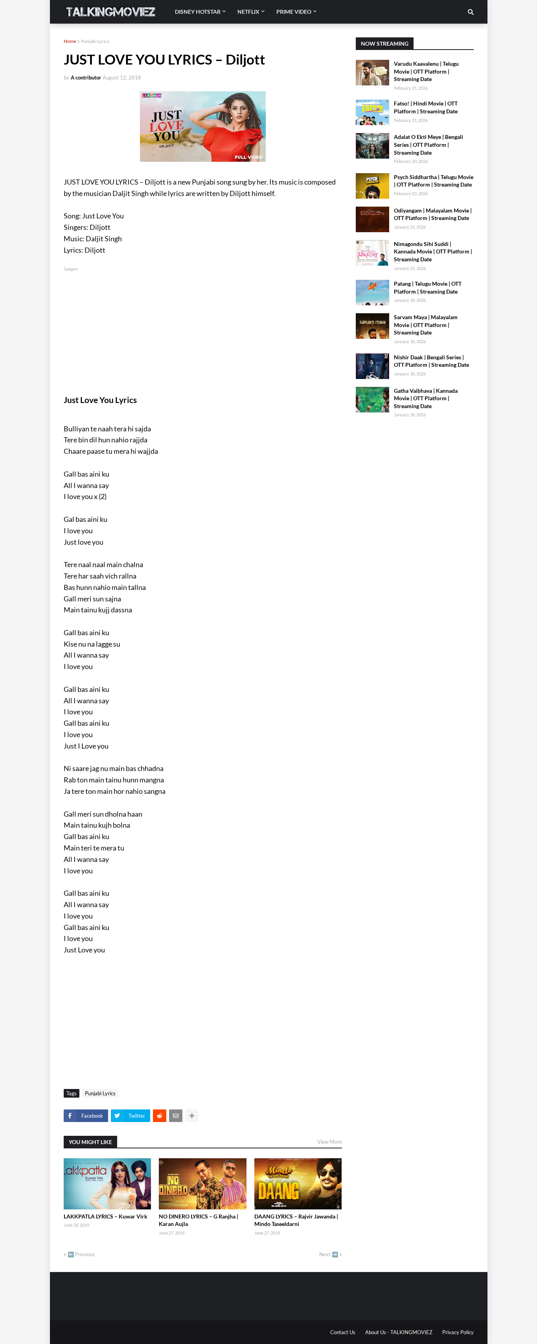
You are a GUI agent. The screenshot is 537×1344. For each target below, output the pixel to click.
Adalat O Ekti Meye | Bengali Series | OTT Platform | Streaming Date (428, 144)
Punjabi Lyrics (95, 41)
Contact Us (342, 1332)
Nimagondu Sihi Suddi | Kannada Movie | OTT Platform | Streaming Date (433, 251)
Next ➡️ (328, 1254)
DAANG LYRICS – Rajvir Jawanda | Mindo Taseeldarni (296, 1220)
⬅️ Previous (81, 1254)
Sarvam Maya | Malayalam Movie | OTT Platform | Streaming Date (426, 325)
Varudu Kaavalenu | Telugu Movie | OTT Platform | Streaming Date (426, 71)
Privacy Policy (458, 1332)
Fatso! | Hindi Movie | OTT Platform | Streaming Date (426, 107)
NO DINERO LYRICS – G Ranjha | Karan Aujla (198, 1220)
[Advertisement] (203, 328)
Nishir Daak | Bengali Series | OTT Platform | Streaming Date (431, 361)
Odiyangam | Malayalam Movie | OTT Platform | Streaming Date (433, 214)
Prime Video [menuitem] (293, 11)
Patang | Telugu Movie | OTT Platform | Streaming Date (428, 287)
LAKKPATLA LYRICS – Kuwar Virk (105, 1216)
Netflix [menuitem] (248, 11)
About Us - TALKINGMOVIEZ (398, 1332)
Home (70, 41)
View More (329, 1142)
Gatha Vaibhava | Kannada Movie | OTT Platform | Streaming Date (426, 398)
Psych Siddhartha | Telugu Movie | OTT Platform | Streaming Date (433, 181)
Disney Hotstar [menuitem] (198, 11)
